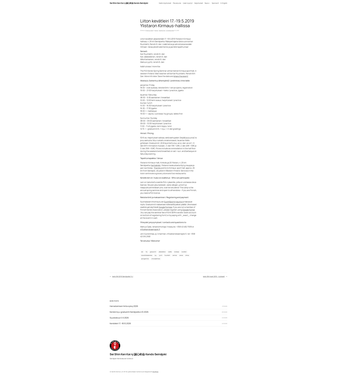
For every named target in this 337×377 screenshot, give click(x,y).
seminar (175, 255)
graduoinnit (153, 252)
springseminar (145, 259)
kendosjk (176, 252)
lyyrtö (160, 255)
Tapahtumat (162, 30)
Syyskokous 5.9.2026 (119, 318)
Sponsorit (215, 3)
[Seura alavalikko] (209, 3)
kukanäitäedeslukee (146, 255)
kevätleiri (184, 252)
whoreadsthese (155, 259)
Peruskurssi (177, 3)
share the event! (181, 76)
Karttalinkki (156, 165)
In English (223, 3)
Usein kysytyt (188, 3)
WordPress (155, 372)
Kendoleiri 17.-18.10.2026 (120, 323)
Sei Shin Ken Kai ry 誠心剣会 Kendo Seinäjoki (129, 3)
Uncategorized (170, 30)
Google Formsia (165, 207)
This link (157, 168)
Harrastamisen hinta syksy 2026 (124, 306)
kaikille (170, 252)
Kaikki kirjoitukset (165, 3)
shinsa (187, 255)
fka (146, 252)
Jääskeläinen (162, 252)
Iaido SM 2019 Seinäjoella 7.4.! (122, 276)
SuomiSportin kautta (173, 201)
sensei (181, 255)
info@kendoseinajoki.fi (150, 229)
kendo (156, 30)
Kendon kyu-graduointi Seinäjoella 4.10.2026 (129, 312)
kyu (156, 255)
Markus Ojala (149, 30)
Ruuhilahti (167, 255)
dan (142, 252)
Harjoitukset (198, 3)
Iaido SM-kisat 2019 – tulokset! (214, 276)
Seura (207, 3)
